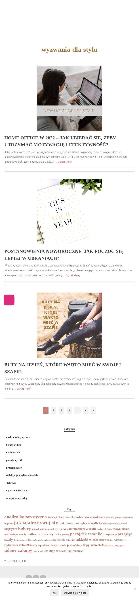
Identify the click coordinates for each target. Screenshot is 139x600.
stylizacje (11, 483)
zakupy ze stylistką (16, 498)
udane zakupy (18, 550)
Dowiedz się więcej (75, 592)
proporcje (110, 534)
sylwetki (25, 545)
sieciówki (17, 540)
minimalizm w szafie (82, 529)
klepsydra (11, 529)
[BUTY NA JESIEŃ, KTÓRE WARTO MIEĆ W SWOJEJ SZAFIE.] (69, 325)
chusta (67, 518)
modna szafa (13, 452)
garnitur (118, 518)
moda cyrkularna (104, 529)
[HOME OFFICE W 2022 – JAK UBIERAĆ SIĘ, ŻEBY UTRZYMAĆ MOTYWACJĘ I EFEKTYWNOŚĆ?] (69, 98)
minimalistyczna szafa (57, 528)
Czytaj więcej (65, 161)
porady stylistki (14, 460)
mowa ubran (121, 529)
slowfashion (27, 540)
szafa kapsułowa (40, 545)
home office (128, 518)
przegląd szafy (14, 467)
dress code (110, 518)
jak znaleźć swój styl (37, 522)
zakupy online (39, 551)
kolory (24, 528)
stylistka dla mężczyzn (42, 540)
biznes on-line (13, 445)
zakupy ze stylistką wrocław (64, 551)
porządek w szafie (86, 534)
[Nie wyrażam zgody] (134, 589)
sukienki (70, 539)
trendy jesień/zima (69, 545)
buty (61, 517)
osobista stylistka (49, 534)
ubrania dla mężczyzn (113, 546)
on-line (31, 534)
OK (54, 592)
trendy (53, 545)
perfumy (66, 535)
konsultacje (37, 528)
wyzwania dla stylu (16, 490)
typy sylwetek (93, 545)
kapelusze (112, 524)
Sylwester (11, 545)
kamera (103, 523)
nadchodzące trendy (15, 534)
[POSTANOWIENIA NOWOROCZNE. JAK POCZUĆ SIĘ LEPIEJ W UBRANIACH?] (69, 211)
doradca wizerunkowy (88, 517)
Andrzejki (52, 517)
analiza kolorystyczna (18, 437)
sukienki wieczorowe (91, 539)
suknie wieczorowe (116, 539)
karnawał (122, 523)
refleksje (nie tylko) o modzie (22, 475)
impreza (8, 523)
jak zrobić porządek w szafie (79, 523)
